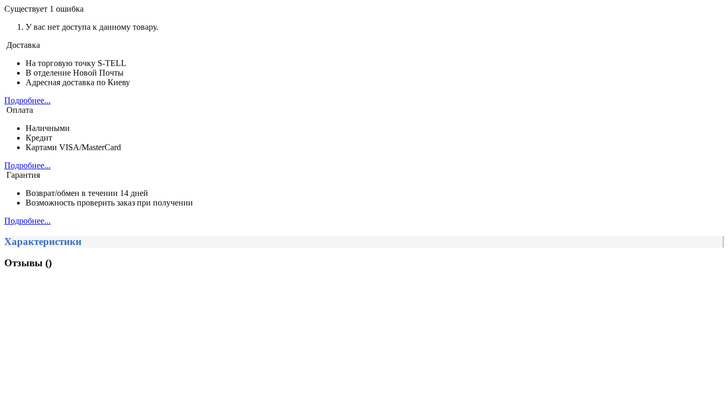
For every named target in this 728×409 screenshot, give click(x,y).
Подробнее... (27, 100)
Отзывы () (28, 262)
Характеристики (43, 241)
